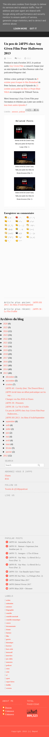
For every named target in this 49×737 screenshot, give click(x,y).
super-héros (10, 682)
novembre (10, 381)
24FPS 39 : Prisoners (14, 403)
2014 (5, 369)
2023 (5, 335)
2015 (5, 365)
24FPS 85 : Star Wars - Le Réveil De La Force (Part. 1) (24, 559)
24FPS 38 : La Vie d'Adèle (17, 407)
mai (8, 436)
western (9, 688)
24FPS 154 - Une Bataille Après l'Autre (24, 572)
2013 (5, 373)
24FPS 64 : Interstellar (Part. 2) (21, 542)
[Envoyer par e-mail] (26, 110)
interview (9, 656)
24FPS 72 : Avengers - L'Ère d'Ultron (23, 553)
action (8, 600)
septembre (10, 421)
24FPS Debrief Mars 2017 (19, 580)
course (8, 623)
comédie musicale (12, 616)
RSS (7, 479)
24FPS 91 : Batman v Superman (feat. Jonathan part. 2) (24, 547)
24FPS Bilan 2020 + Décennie (20, 589)
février (9, 448)
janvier (9, 452)
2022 (5, 339)
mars (8, 444)
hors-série (9, 649)
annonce (15, 112)
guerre (8, 639)
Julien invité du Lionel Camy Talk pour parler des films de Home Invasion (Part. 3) (24, 169)
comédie (9, 613)
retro (8, 669)
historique (9, 643)
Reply (19, 58)
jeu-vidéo (9, 659)
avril (8, 440)
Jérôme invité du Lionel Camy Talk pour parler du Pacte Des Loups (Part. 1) (24, 143)
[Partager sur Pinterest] (37, 110)
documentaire (11, 626)
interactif (9, 652)
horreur (9, 646)
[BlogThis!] (29, 110)
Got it (33, 28)
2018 (5, 354)
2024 (5, 331)
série (7, 672)
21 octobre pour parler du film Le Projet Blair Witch (22, 88)
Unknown (9, 711)
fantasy (8, 633)
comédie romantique (13, 620)
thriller (8, 685)
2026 (5, 323)
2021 (5, 342)
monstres (9, 662)
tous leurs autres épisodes (15, 105)
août (8, 425)
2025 (5, 327)
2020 (5, 346)
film (7, 636)
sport (8, 678)
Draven (8, 708)
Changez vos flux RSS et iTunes (19, 399)
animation (9, 603)
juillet (8, 429)
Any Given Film (16, 66)
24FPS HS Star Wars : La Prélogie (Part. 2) (26, 576)
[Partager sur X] (32, 110)
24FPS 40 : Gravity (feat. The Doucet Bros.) (24, 388)
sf (6, 675)
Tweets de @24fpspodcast (16, 489)
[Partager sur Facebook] (35, 110)
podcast (22, 112)
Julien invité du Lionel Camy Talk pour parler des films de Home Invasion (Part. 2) (24, 195)
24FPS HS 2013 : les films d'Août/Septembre (23, 303)
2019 (5, 350)
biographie (10, 610)
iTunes (8, 475)
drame (8, 630)
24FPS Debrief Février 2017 (20, 584)
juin (8, 433)
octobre (9, 384)
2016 (5, 361)
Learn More (20, 28)
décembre (10, 377)
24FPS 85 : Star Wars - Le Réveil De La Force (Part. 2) (24, 566)
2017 (5, 358)
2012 (5, 455)
